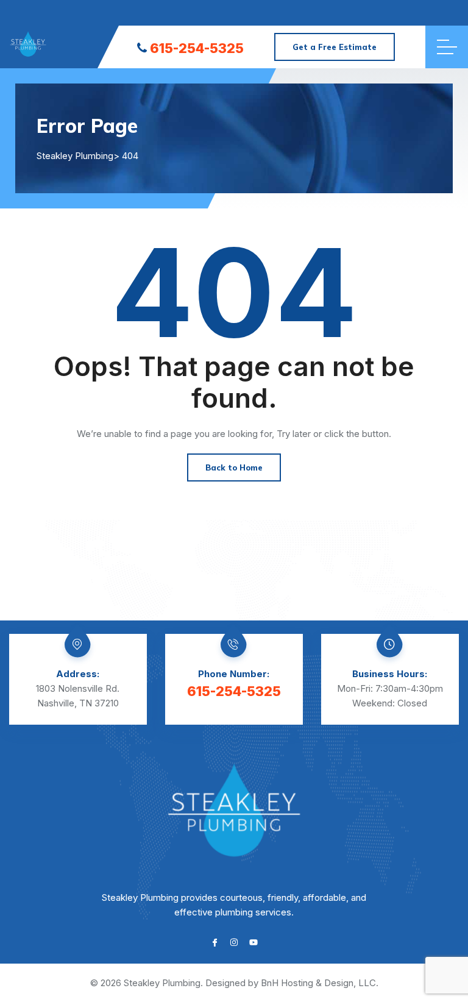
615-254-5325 (197, 48)
